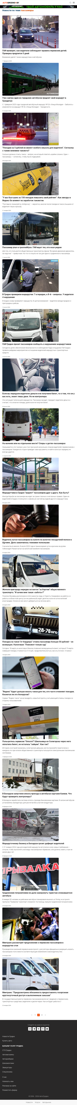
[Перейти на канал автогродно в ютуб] (47, 1029)
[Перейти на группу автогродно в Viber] (43, 1029)
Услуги (37, 1102)
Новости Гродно (8, 1036)
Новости (29, 1102)
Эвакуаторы (7, 1067)
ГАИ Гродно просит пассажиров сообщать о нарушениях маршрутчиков (36, 344)
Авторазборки (7, 1059)
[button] (70, 2)
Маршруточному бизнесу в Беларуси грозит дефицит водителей (33, 843)
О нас (4, 1077)
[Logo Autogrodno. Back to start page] (10, 3)
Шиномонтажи (8, 1063)
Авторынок (46, 1102)
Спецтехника (7, 1072)
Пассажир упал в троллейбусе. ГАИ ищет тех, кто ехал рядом (32, 247)
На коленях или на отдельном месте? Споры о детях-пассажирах (33, 443)
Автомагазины (8, 1055)
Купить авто (7, 1041)
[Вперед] (45, 1015)
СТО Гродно (6, 1050)
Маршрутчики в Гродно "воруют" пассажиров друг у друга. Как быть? (35, 493)
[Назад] (32, 1015)
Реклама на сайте (9, 1086)
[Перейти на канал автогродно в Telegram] (34, 1029)
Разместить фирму (9, 1090)
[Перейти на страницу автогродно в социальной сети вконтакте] (38, 1029)
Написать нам (7, 1081)
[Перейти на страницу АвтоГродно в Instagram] (30, 1029)
